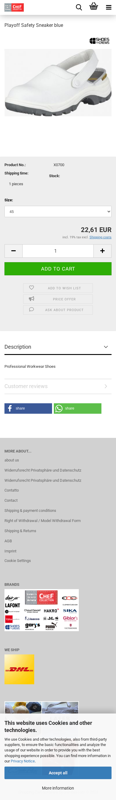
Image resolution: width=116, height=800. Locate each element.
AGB (8, 541)
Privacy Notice (23, 761)
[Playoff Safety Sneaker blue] (58, 78)
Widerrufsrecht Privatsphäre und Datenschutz (42, 470)
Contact (11, 500)
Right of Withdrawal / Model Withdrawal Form (42, 520)
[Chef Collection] (12, 7)
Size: (8, 200)
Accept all (58, 772)
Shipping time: (16, 173)
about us (11, 460)
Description (17, 347)
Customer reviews (26, 386)
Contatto (11, 490)
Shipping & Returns (20, 531)
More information (58, 788)
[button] (28, 408)
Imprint (10, 551)
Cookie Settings (17, 560)
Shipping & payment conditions (30, 510)
